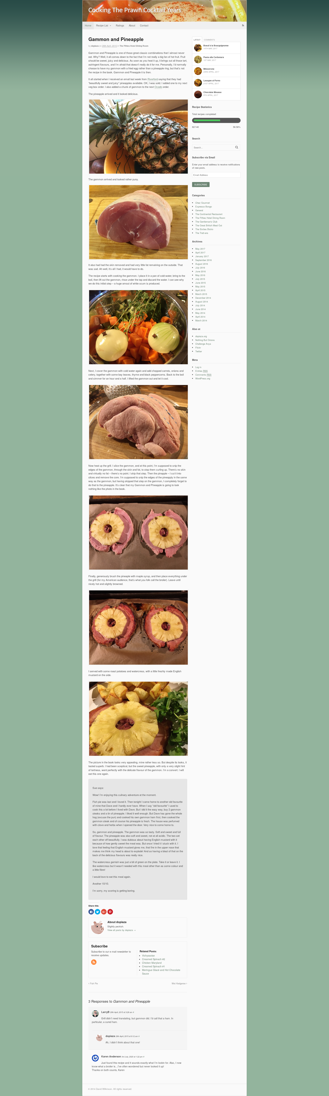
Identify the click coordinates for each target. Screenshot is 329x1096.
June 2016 (200, 271)
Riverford (153, 79)
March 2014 (201, 320)
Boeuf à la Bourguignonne (216, 45)
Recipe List (102, 25)
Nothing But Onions (205, 340)
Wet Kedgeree (179, 983)
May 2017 (200, 248)
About (132, 25)
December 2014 (203, 297)
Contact (144, 25)
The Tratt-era (201, 233)
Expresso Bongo (203, 206)
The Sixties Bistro (204, 229)
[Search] (236, 147)
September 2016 (203, 260)
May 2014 (200, 312)
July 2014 (200, 305)
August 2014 (201, 301)
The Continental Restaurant (208, 214)
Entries (201, 370)
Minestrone (208, 68)
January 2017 (202, 256)
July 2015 (200, 279)
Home (88, 25)
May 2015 (200, 286)
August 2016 (201, 263)
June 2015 (200, 282)
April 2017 (200, 252)
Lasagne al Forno (211, 80)
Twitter (198, 351)
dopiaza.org (201, 336)
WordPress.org (202, 378)
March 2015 (201, 294)
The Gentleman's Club (206, 221)
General (199, 210)
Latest (197, 39)
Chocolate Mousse (212, 92)
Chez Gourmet (202, 202)
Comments (209, 39)
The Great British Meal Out (208, 225)
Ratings (120, 25)
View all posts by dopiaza (121, 930)
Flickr (198, 347)
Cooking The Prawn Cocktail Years (134, 10)
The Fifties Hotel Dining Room (134, 45)
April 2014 (200, 316)
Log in (198, 367)
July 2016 (200, 267)
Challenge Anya (203, 343)
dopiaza (95, 45)
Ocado (158, 87)
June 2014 (200, 309)
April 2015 (200, 290)
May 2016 (200, 275)
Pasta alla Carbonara (213, 57)
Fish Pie (93, 983)
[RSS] (94, 962)
